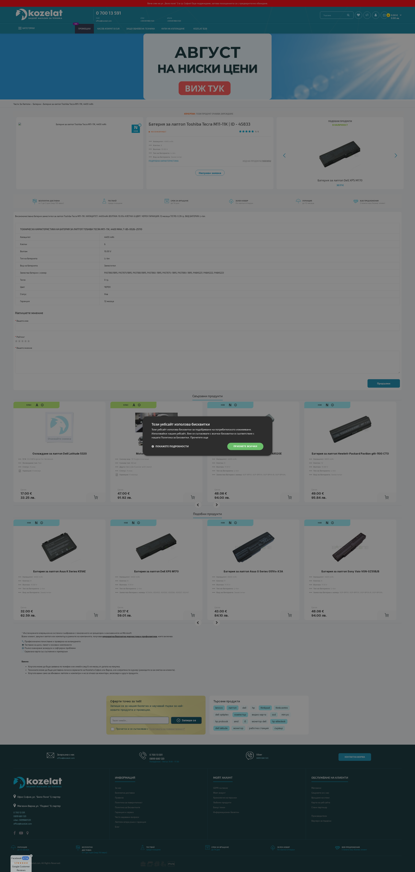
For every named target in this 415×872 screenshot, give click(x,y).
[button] (170, 446)
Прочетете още (199, 437)
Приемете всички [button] (245, 446)
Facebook (19, 858)
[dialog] (207, 436)
